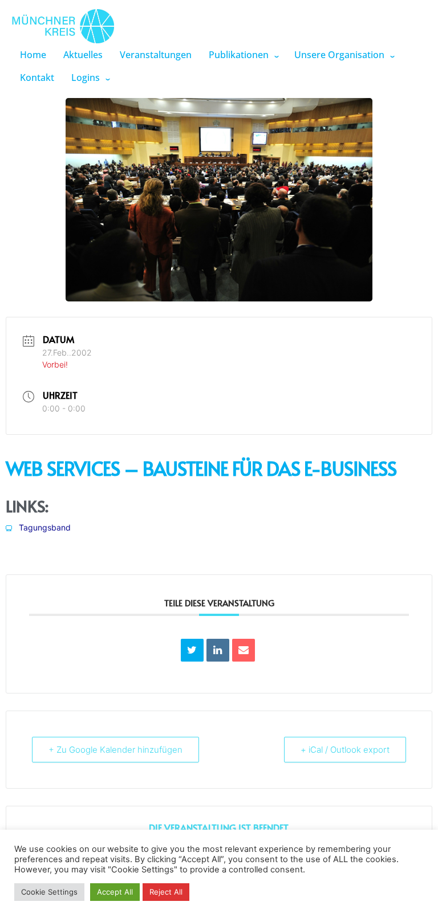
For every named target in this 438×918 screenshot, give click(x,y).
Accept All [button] (115, 891)
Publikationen (239, 54)
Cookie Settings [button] (49, 891)
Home (33, 54)
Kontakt (37, 77)
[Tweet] (192, 650)
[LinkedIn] (217, 650)
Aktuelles (83, 54)
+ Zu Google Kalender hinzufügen (115, 749)
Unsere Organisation (339, 54)
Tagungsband (44, 527)
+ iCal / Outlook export (345, 749)
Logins (85, 77)
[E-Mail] (243, 650)
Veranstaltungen (156, 54)
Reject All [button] (165, 891)
